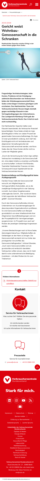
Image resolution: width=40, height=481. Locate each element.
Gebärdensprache (13, 423)
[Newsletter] (20, 406)
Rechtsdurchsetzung (20, 453)
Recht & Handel (20, 457)
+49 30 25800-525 (28, 362)
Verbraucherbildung (20, 455)
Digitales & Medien (20, 431)
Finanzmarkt (20, 438)
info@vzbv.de (20, 472)
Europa (20, 436)
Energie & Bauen (20, 434)
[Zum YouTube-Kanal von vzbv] (23, 400)
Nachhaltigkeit (20, 450)
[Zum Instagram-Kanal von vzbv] (16, 400)
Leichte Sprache (27, 423)
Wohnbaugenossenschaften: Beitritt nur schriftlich (21, 282)
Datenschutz (20, 413)
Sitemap (30, 413)
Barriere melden (20, 416)
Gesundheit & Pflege (20, 441)
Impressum (8, 413)
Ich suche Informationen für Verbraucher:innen (20, 328)
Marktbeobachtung (20, 445)
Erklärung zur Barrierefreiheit (20, 419)
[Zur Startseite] (12, 4)
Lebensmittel (20, 443)
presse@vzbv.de (12, 362)
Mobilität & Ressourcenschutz (20, 448)
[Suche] (30, 4)
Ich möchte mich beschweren (20, 326)
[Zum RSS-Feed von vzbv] (30, 400)
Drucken (35, 20)
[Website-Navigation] (36, 4)
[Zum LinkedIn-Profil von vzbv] (9, 400)
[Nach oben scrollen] (37, 367)
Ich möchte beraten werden (19, 323)
